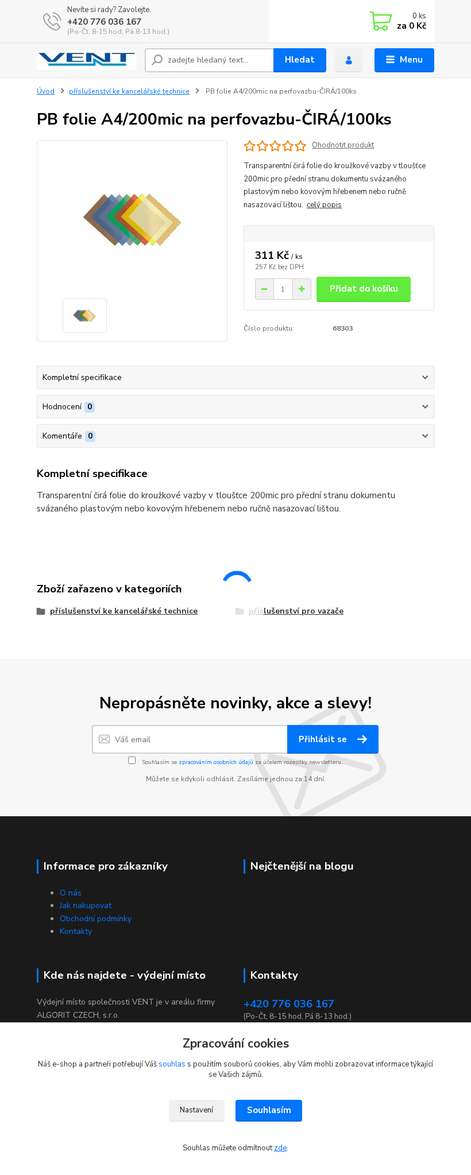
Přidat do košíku (364, 288)
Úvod (46, 91)
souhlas (172, 1064)
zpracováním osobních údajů (216, 762)
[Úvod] (86, 61)
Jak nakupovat (85, 905)
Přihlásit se (324, 739)
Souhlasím (269, 1110)
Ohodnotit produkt (343, 145)
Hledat (300, 59)
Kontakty (76, 931)
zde (280, 1148)
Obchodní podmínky (96, 918)
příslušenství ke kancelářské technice (129, 91)
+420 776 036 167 (104, 22)
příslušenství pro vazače (296, 611)
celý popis (324, 205)
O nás (71, 892)
